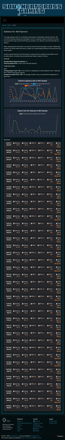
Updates (19, 429)
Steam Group (38, 423)
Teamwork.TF (29, 438)
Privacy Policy (53, 421)
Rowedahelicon (14, 436)
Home (4, 25)
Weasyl (36, 431)
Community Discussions (24, 423)
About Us (20, 421)
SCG (9, 25)
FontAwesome (35, 436)
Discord (37, 421)
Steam (23, 438)
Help (18, 431)
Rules (18, 427)
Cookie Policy (53, 423)
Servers (19, 425)
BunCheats (38, 438)
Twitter (36, 429)
